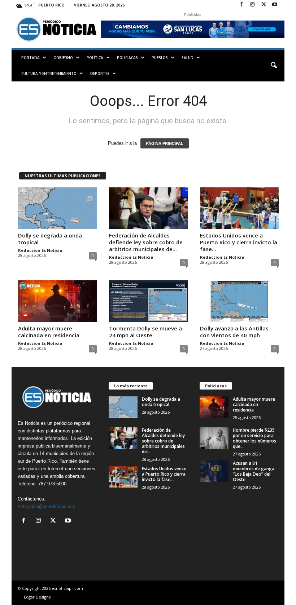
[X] (263, 5)
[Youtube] (274, 5)
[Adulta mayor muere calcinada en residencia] (57, 301)
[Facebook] (241, 5)
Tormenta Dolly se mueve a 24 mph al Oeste (145, 332)
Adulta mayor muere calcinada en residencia (48, 332)
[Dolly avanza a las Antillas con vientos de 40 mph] (239, 301)
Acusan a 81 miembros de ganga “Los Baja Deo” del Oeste (253, 471)
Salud (187, 57)
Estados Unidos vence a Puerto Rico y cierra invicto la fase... (238, 242)
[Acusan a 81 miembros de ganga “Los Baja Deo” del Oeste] (214, 471)
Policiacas (127, 57)
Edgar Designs (37, 597)
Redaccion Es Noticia (40, 250)
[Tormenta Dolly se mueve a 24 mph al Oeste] (148, 301)
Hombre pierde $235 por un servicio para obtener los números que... (254, 438)
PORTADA (30, 57)
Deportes (99, 73)
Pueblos (160, 57)
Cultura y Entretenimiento (49, 73)
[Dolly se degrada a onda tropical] (57, 208)
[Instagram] (252, 5)
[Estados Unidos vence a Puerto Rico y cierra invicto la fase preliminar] (239, 208)
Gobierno (63, 57)
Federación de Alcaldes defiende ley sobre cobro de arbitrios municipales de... (146, 242)
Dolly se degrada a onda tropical (50, 239)
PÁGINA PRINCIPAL (164, 143)
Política (95, 57)
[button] (274, 66)
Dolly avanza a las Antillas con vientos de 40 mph (234, 332)
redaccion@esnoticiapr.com (46, 506)
